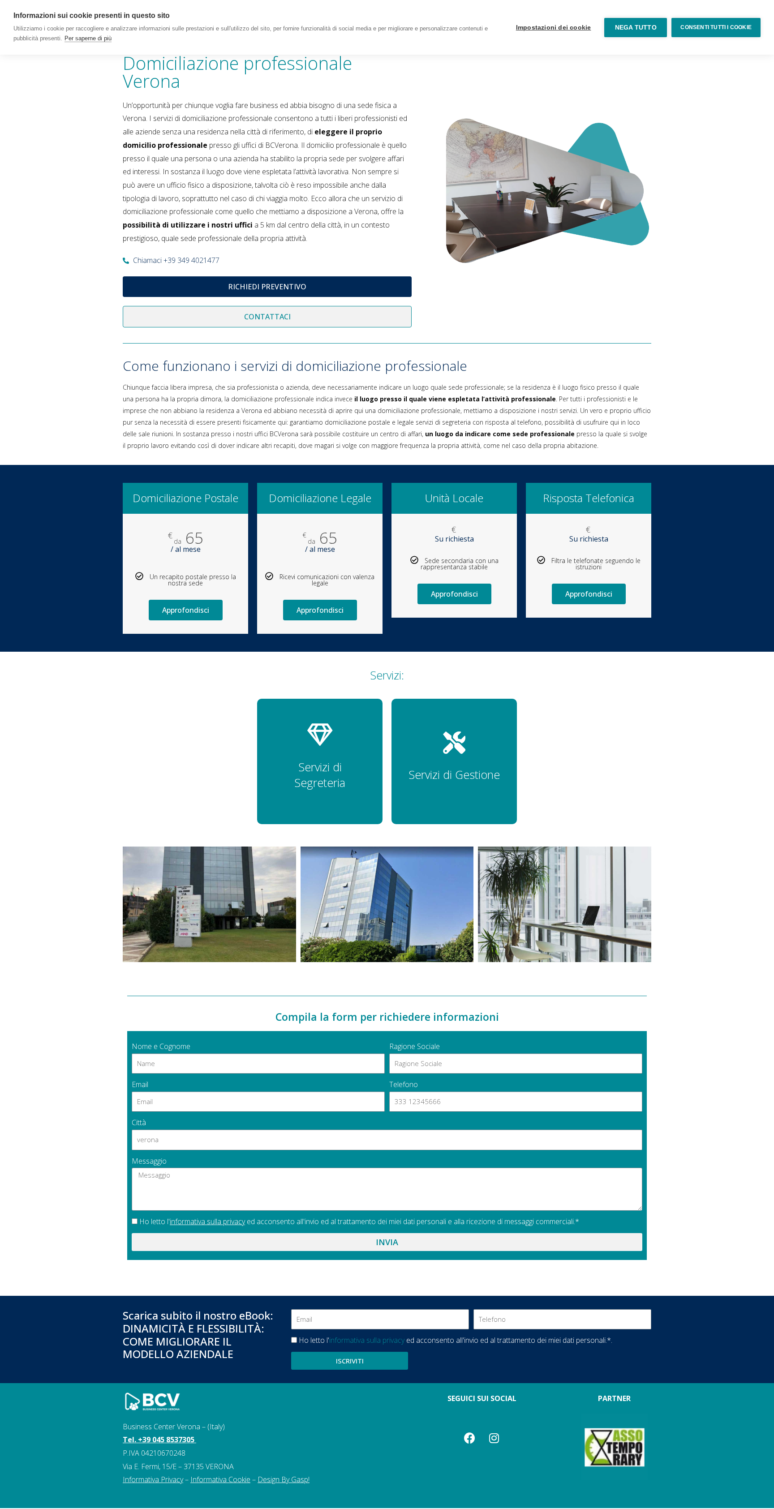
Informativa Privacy (153, 1479)
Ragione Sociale (414, 1046)
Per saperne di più (88, 38)
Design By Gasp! (284, 1479)
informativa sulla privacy (207, 1221)
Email (140, 1084)
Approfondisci (185, 610)
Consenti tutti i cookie (716, 27)
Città (139, 1122)
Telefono (403, 1084)
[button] (267, 286)
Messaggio (149, 1161)
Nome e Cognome (161, 1046)
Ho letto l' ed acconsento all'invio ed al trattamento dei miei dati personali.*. (455, 1340)
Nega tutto (636, 27)
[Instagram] (494, 1438)
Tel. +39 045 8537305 (159, 1440)
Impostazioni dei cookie (553, 27)
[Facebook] (469, 1438)
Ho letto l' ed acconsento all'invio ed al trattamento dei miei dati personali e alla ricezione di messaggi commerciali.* (359, 1221)
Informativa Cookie (220, 1479)
